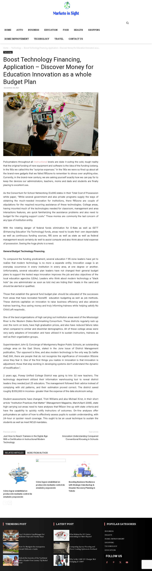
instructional (40, 161)
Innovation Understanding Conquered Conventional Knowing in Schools (80, 438)
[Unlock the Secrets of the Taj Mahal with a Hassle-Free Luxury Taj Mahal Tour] (11, 560)
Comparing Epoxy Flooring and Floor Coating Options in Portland (83, 547)
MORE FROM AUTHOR (37, 453)
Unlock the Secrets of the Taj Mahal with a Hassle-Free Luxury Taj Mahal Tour (33, 560)
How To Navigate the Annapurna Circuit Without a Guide (32, 547)
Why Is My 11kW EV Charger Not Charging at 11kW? (82, 560)
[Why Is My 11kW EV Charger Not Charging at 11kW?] (61, 560)
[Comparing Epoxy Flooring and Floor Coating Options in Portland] (61, 547)
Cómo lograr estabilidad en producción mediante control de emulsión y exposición (17, 494)
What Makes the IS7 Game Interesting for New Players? (80, 535)
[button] (127, 22)
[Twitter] (120, 562)
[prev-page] (5, 503)
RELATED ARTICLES (14, 453)
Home (5, 48)
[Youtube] (127, 562)
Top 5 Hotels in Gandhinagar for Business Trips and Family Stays (32, 535)
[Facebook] (107, 562)
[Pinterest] (113, 562)
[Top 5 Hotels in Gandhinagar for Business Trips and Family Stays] (11, 535)
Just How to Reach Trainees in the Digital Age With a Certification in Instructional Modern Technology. (25, 439)
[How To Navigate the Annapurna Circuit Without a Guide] (11, 547)
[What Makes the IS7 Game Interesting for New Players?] (61, 535)
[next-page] (10, 503)
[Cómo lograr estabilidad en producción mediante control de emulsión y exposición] (18, 473)
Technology (16, 48)
